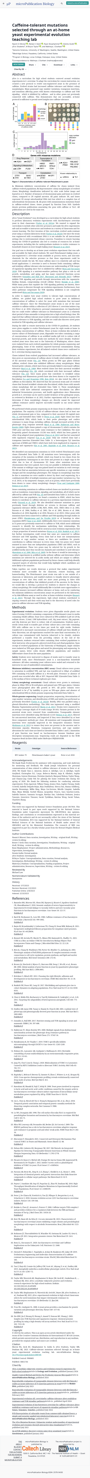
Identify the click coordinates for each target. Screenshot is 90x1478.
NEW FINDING (19, 64)
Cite (43, 65)
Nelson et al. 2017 (64, 715)
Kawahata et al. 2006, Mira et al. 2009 (29, 552)
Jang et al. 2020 (34, 521)
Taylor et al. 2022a (45, 223)
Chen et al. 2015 (52, 435)
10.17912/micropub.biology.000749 (26, 1355)
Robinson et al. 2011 (21, 725)
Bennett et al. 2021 (61, 247)
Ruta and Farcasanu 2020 (33, 292)
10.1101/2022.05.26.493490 (25, 1288)
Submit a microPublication (77, 3)
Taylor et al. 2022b (54, 234)
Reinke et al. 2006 (70, 282)
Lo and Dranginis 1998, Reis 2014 (38, 379)
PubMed (17, 913)
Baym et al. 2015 (48, 707)
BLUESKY (18, 1447)
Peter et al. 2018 (52, 417)
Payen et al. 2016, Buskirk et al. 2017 (63, 531)
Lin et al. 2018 (43, 438)
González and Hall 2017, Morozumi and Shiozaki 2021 (47, 276)
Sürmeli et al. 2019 (26, 502)
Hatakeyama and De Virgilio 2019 (40, 518)
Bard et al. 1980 (28, 368)
